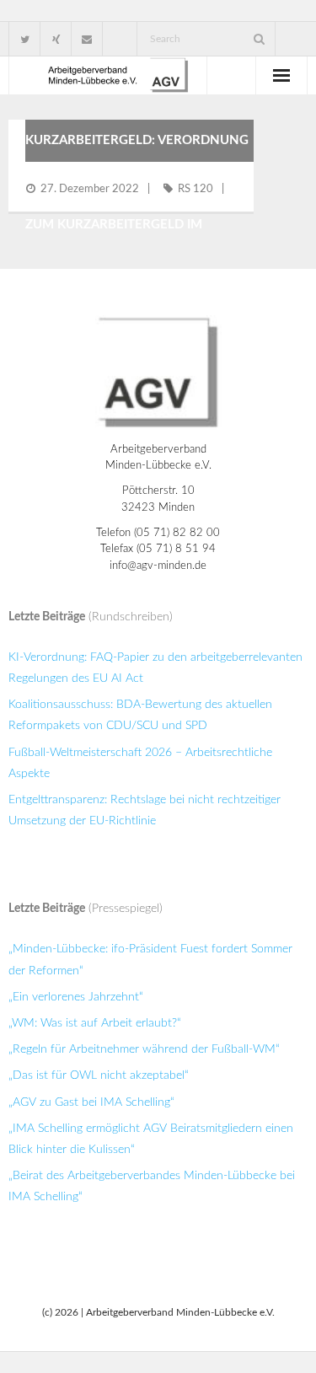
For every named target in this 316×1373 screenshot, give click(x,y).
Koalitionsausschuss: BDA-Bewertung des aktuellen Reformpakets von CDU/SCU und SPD (140, 715)
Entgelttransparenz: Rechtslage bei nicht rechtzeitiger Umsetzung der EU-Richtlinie (144, 810)
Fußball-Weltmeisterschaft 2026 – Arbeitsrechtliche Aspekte (140, 763)
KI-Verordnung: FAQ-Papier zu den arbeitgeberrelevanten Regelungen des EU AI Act (155, 668)
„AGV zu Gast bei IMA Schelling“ (91, 1102)
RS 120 (195, 189)
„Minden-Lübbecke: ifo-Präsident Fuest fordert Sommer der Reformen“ (150, 959)
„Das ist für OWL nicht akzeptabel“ (98, 1075)
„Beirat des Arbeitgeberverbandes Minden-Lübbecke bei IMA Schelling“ (151, 1186)
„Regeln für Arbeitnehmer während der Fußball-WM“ (144, 1049)
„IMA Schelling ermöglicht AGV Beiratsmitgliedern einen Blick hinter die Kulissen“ (150, 1139)
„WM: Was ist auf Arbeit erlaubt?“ (94, 1023)
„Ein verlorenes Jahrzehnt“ (75, 997)
